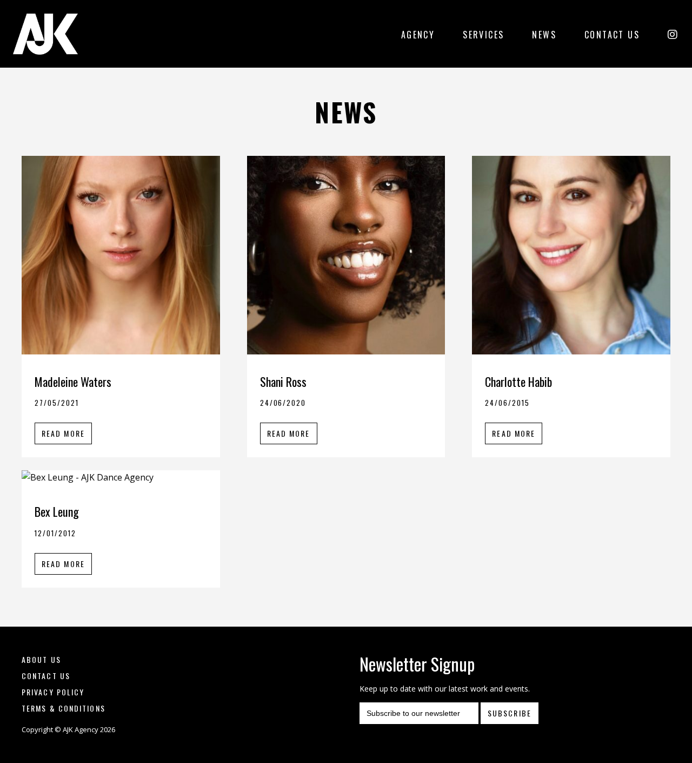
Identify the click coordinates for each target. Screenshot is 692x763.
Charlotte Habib (518, 381)
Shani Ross (283, 381)
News (544, 34)
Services (483, 34)
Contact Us (612, 34)
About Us (41, 659)
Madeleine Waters (73, 381)
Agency (418, 34)
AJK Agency (45, 34)
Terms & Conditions (63, 708)
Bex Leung (57, 511)
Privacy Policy (53, 692)
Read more (63, 433)
